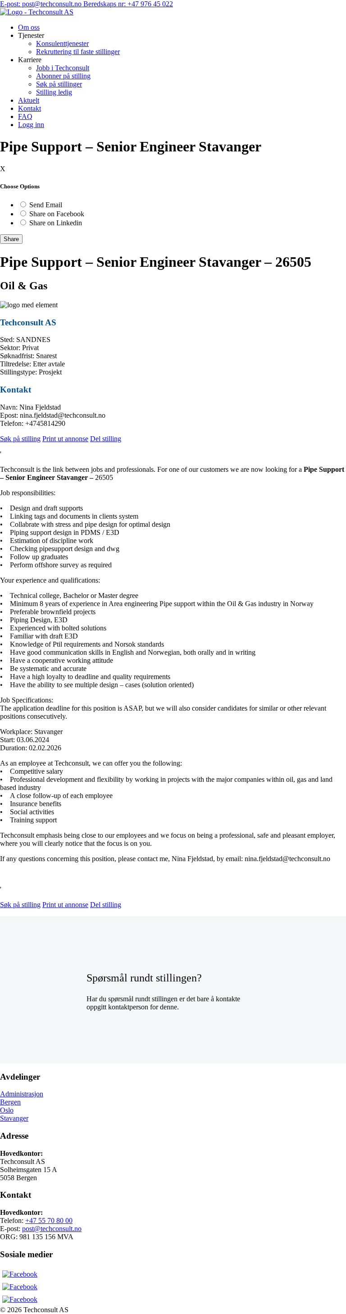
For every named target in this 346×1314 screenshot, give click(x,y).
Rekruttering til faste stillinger (78, 51)
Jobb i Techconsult (62, 68)
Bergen (10, 1102)
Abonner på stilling (63, 76)
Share (11, 239)
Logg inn (31, 124)
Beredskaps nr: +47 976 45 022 (128, 4)
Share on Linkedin (55, 223)
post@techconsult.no (52, 1228)
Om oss (29, 27)
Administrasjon (21, 1094)
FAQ (25, 116)
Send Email (45, 205)
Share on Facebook (56, 214)
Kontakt (29, 108)
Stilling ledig (54, 92)
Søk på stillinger (59, 84)
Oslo (7, 1110)
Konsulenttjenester (62, 43)
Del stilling (105, 439)
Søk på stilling (20, 439)
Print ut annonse (65, 439)
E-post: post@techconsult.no (41, 4)
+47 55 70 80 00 (49, 1220)
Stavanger (14, 1118)
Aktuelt (28, 100)
